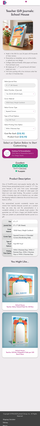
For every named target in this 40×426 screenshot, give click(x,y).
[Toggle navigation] (35, 2)
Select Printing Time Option (13, 125)
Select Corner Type (10, 107)
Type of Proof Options (11, 116)
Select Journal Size (10, 81)
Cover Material (9, 99)
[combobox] (20, 94)
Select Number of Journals (13, 90)
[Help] (15, 99)
